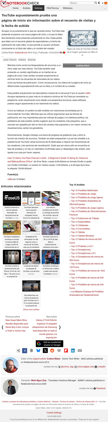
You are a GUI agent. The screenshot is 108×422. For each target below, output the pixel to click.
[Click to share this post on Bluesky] (38, 350)
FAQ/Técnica (53, 8)
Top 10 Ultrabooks (79, 225)
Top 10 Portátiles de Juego (83, 193)
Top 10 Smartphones (81, 249)
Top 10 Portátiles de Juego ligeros (87, 197)
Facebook (100, 388)
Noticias (38, 8)
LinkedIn (101, 366)
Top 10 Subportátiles (80, 221)
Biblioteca (67, 8)
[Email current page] (79, 350)
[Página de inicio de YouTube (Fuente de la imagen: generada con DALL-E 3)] (82, 38)
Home (15, 8)
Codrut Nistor (53, 358)
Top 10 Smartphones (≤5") (83, 253)
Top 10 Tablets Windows (82, 235)
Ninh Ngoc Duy (38, 380)
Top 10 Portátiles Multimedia (84, 190)
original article (39, 358)
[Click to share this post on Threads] (31, 350)
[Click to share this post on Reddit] (52, 350)
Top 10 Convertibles (80, 228)
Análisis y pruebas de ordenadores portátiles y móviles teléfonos (26, 401)
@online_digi (66, 366)
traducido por (21, 52)
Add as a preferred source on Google (52, 343)
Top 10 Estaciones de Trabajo (85, 218)
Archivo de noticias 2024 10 (86, 401)
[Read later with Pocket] (59, 350)
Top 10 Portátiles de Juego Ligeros (87, 207)
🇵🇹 (64, 52)
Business (32, 59)
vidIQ (87, 93)
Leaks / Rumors (9, 59)
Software (22, 59)
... (105, 8)
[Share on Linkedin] (72, 350)
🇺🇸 (61, 52)
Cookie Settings (54, 412)
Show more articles (31, 309)
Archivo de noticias (67, 401)
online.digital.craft (85, 366)
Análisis (26, 8)
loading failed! (69, 65)
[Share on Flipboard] (65, 350)
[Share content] (18, 350)
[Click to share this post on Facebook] (24, 350)
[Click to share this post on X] (45, 350)
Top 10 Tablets (78, 232)
